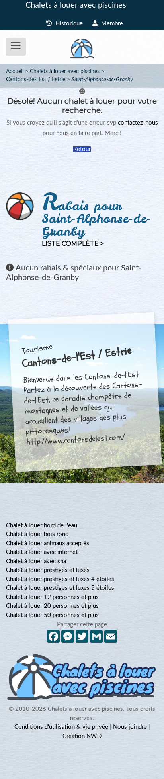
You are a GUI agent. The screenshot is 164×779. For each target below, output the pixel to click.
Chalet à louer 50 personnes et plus (52, 615)
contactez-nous (138, 123)
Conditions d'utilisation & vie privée (61, 727)
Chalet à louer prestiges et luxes (48, 570)
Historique (68, 24)
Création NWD (82, 736)
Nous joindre (130, 727)
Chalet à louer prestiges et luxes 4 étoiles (60, 579)
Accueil (14, 71)
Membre (111, 24)
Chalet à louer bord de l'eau (41, 525)
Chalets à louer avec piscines (75, 5)
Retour (82, 149)
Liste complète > (73, 243)
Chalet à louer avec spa (36, 561)
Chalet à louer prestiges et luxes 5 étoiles (60, 588)
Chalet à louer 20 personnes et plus (52, 606)
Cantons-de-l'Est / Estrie (35, 79)
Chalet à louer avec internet (42, 552)
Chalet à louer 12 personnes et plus (52, 597)
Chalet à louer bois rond (37, 534)
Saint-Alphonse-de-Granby (102, 79)
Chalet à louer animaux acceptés (47, 543)
